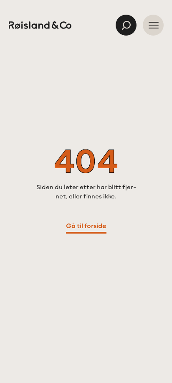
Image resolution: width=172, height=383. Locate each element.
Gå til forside (86, 226)
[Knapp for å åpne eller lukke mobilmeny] (153, 25)
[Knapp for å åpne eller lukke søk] (126, 25)
